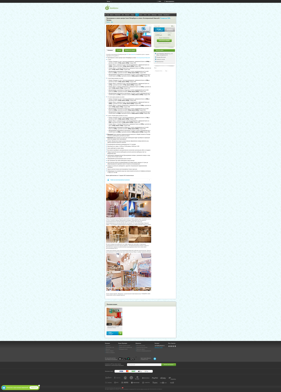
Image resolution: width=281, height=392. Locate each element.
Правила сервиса (109, 350)
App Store (122, 359)
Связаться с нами (159, 347)
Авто (123, 14)
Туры (137, 14)
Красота (112, 14)
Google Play (131, 359)
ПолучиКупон (167, 14)
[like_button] (172, 26)
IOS (128, 54)
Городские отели (158, 70)
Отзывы (119, 50)
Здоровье (160, 14)
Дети (149, 14)
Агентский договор (140, 345)
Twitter (173, 346)
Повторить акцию (164, 40)
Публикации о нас (110, 347)
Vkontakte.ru (171, 346)
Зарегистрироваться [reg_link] (170, 1)
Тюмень (108, 1)
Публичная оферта (140, 349)
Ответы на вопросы (110, 352)
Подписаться (34, 387)
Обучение (127, 14)
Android (133, 54)
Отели (145, 14)
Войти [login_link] (160, 1)
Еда (108, 14)
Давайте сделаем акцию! (124, 345)
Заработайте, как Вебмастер (125, 347)
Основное (110, 50)
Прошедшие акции (123, 349)
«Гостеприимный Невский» (143, 57)
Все (105, 14)
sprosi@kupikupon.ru (160, 345)
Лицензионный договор (141, 347)
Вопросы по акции (130, 50)
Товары (133, 14)
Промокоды (154, 14)
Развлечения (118, 14)
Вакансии (108, 349)
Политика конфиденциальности (143, 350)
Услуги (141, 14)
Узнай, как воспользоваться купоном (120, 180)
